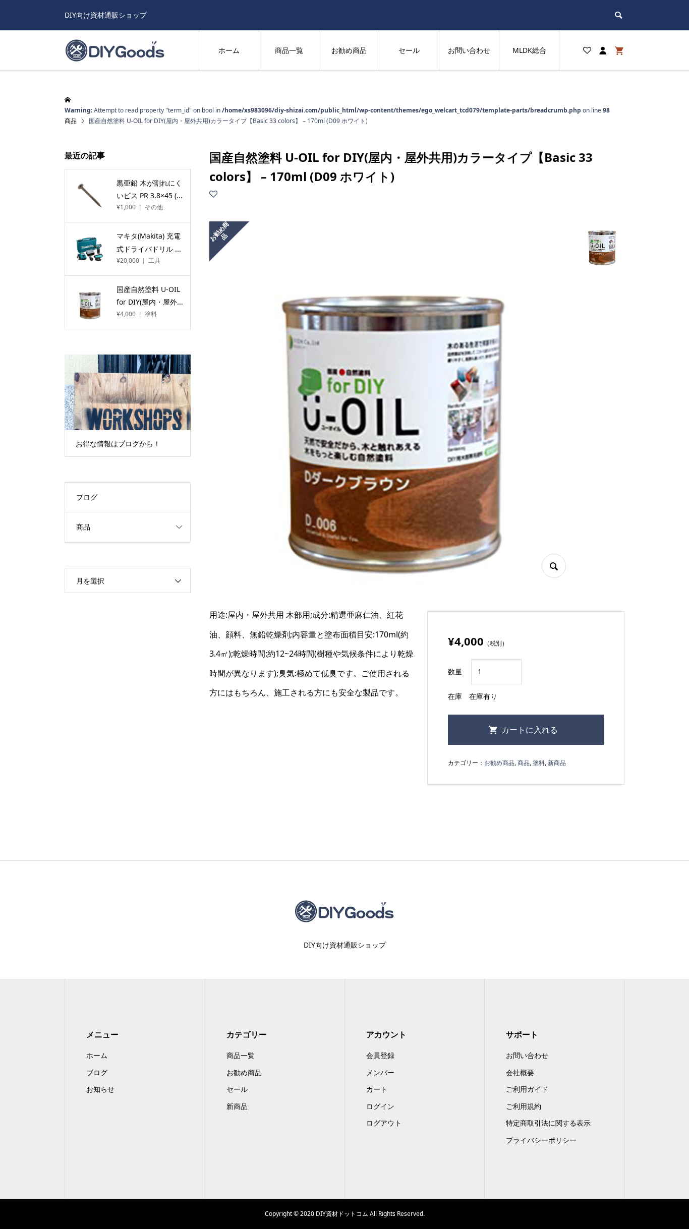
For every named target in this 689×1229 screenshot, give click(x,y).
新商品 (557, 762)
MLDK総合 (529, 50)
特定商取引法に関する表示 (548, 1123)
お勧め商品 (349, 50)
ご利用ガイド (527, 1089)
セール (409, 50)
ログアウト (383, 1123)
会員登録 (380, 1055)
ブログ (86, 497)
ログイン (380, 1106)
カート (376, 1089)
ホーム (229, 50)
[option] (128, 406)
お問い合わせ (469, 50)
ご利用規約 (523, 1106)
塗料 (539, 762)
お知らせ (100, 1089)
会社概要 (520, 1072)
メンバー (380, 1072)
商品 (524, 762)
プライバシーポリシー (541, 1140)
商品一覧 (289, 50)
